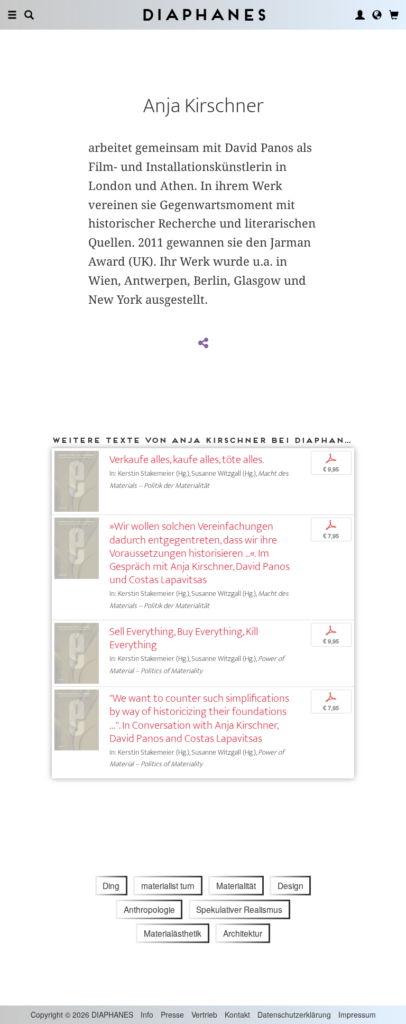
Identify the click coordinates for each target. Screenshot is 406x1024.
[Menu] (12, 15)
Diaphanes (203, 14)
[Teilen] (203, 343)
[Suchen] (29, 15)
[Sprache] (377, 15)
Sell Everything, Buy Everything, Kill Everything (183, 638)
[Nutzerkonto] (360, 15)
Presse (172, 1014)
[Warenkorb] (394, 15)
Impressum (357, 1014)
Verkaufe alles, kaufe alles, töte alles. (186, 459)
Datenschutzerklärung (294, 1014)
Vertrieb (204, 1014)
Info (147, 1014)
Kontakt (237, 1014)
